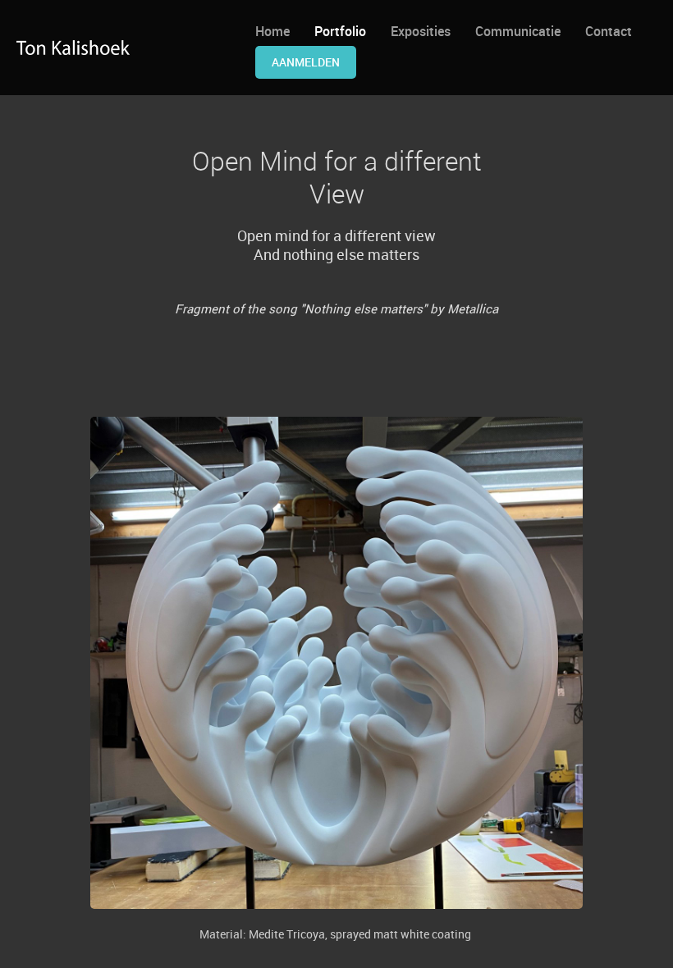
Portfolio (340, 31)
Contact (608, 31)
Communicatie (518, 31)
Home (272, 31)
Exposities (421, 31)
